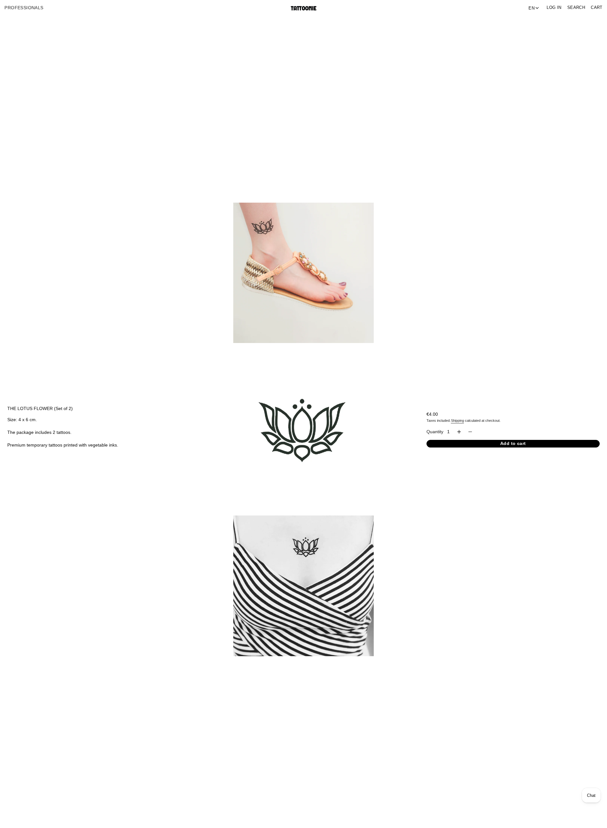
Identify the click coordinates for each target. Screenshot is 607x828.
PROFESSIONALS (23, 7)
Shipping (457, 420)
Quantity (434, 431)
